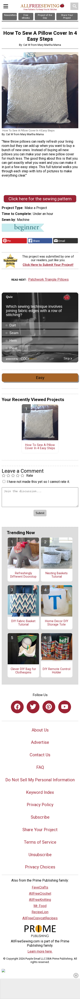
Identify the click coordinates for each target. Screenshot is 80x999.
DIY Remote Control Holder (56, 670)
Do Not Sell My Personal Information (40, 779)
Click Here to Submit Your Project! (48, 265)
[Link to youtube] (64, 707)
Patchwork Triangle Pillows (48, 279)
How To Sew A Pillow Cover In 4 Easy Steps (40, 446)
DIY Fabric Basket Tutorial (23, 623)
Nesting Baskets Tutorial (56, 575)
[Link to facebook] (17, 707)
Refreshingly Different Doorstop (23, 575)
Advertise (40, 742)
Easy (40, 377)
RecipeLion (40, 912)
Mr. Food (40, 906)
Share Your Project (40, 829)
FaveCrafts (40, 887)
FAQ (40, 767)
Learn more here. (40, 951)
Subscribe (40, 817)
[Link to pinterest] (48, 707)
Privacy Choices (40, 866)
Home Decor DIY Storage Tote (56, 623)
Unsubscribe (40, 854)
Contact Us (40, 754)
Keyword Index (40, 792)
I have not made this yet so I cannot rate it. (38, 482)
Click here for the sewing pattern (40, 198)
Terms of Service (40, 842)
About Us (40, 730)
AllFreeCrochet (40, 894)
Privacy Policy (40, 804)
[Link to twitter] (33, 707)
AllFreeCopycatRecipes (40, 918)
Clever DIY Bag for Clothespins (23, 670)
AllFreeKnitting (40, 900)
